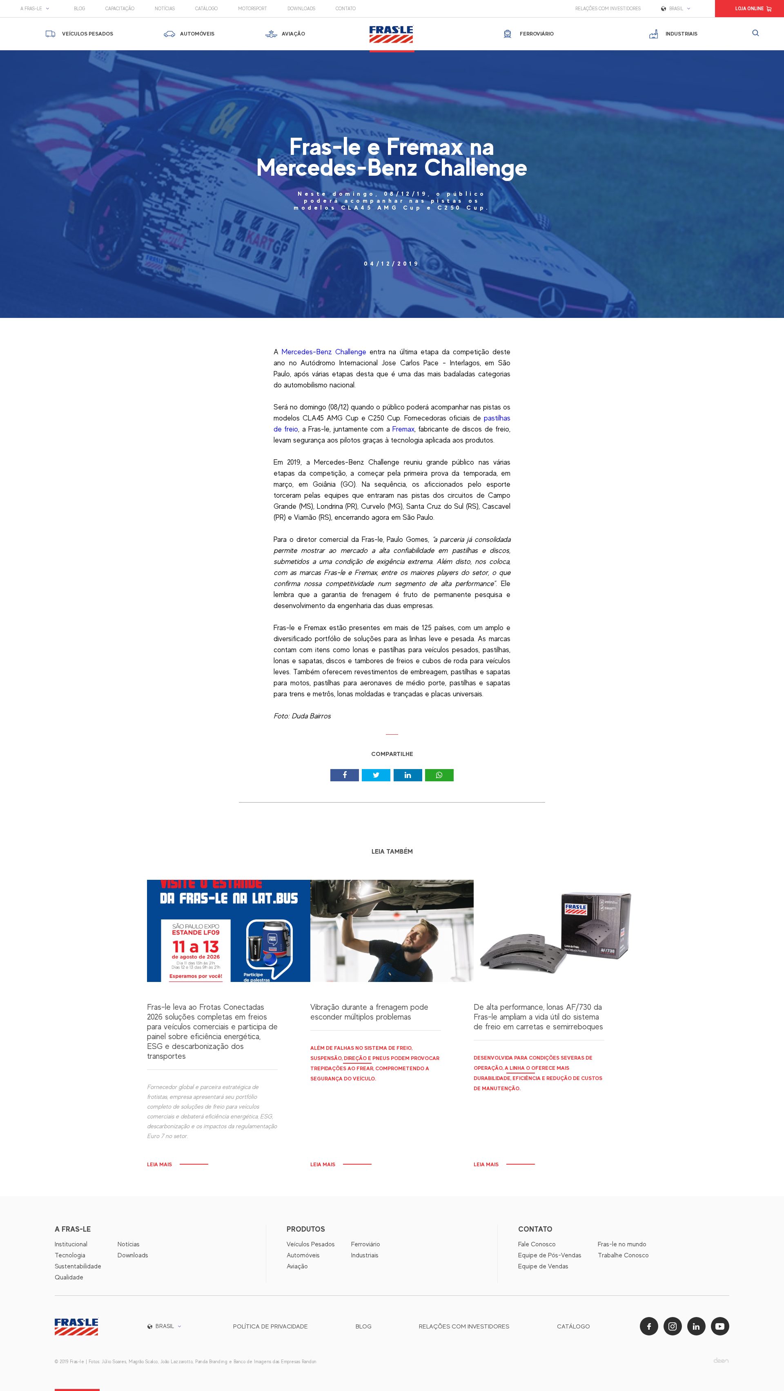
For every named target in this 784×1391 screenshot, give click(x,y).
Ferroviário (365, 1244)
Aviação (297, 1266)
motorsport (252, 8)
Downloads (301, 8)
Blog (79, 8)
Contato (346, 8)
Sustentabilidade (78, 1266)
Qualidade (69, 1277)
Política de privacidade (270, 1326)
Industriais (365, 1255)
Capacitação (119, 8)
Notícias (165, 8)
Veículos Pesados (311, 1244)
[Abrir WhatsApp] (763, 1370)
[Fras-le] (392, 34)
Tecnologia (70, 1255)
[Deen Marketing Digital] (721, 1360)
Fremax (403, 429)
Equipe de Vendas (543, 1266)
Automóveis (303, 1255)
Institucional (71, 1244)
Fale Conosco (537, 1244)
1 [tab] (392, 737)
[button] (36, 8)
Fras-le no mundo (622, 1244)
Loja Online (749, 8)
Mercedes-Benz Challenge (324, 352)
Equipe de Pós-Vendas (549, 1255)
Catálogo (206, 8)
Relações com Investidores (608, 8)
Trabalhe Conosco (623, 1255)
